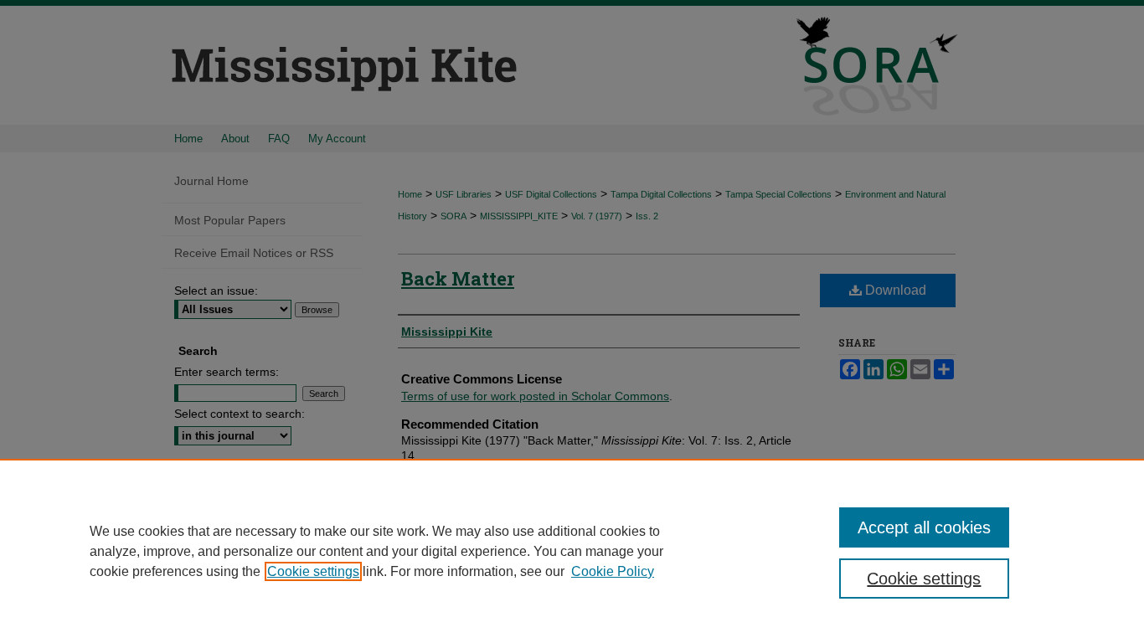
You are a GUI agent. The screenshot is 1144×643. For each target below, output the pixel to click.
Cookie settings (313, 571)
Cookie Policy (612, 571)
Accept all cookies (924, 527)
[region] (572, 551)
